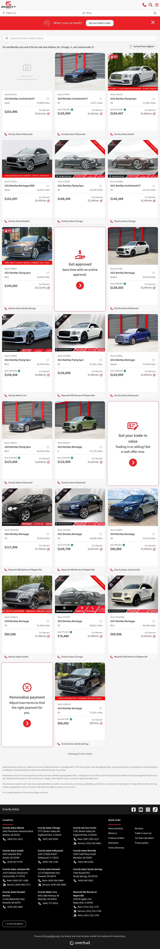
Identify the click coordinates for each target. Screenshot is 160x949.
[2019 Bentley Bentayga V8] (80, 594)
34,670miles (149, 277)
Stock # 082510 (11, 442)
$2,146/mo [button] (148, 199)
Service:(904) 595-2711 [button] (19, 884)
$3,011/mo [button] (42, 112)
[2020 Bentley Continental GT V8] (80, 71)
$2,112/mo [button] (42, 286)
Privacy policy (142, 843)
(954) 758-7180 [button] (50, 862)
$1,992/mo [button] (95, 373)
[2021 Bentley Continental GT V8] (133, 159)
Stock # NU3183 (64, 530)
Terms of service (116, 847)
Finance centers (116, 838)
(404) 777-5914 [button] (50, 903)
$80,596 (10, 634)
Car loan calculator (144, 838)
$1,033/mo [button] (148, 634)
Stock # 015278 (64, 442)
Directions (113, 843)
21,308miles (149, 364)
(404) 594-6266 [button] (85, 862)
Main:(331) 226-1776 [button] (88, 907)
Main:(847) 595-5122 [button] (88, 839)
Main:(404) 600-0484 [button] (52, 880)
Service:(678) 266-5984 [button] (54, 884)
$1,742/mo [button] (42, 547)
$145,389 (116, 198)
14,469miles (43, 277)
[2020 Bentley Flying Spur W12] (27, 420)
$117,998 (11, 547)
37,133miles (96, 451)
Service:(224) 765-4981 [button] (89, 843)
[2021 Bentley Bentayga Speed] (133, 333)
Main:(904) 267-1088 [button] (17, 880)
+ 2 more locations (14, 923)
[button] (144, 5)
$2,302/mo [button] (95, 112)
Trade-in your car (143, 833)
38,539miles (43, 451)
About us (112, 833)
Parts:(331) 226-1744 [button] (88, 915)
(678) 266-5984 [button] (15, 907)
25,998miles (43, 103)
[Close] (153, 22)
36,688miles (96, 538)
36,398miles (43, 364)
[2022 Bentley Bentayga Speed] (133, 246)
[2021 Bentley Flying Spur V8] (80, 333)
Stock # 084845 (11, 355)
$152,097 (11, 198)
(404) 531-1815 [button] (15, 839)
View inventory (115, 828)
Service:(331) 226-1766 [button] (89, 911)
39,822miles (96, 625)
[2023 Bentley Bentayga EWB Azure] (27, 159)
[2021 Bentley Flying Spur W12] (27, 246)
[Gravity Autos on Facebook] (132, 809)
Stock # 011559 (116, 268)
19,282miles (43, 190)
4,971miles (96, 103)
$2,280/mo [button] (148, 112)
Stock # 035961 (116, 355)
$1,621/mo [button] (95, 547)
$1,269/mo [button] (148, 547)
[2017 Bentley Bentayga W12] (133, 594)
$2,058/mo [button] (42, 373)
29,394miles (96, 190)
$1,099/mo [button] (95, 634)
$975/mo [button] (96, 721)
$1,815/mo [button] (42, 460)
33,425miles (149, 538)
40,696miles (149, 625)
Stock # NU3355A (117, 617)
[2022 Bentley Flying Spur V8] (133, 71)
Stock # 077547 (64, 94)
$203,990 (11, 111)
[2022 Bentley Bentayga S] (80, 420)
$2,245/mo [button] (42, 199)
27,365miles (149, 103)
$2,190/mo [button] (95, 199)
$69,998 (116, 634)
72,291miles (96, 712)
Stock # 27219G (64, 181)
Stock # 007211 (11, 94)
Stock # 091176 (116, 94)
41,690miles (43, 625)
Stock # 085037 (11, 268)
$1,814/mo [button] (95, 460)
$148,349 (64, 198)
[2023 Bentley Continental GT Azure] (27, 71)
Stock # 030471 (116, 530)
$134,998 (64, 373)
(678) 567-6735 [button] (15, 862)
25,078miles (43, 538)
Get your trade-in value (100, 23)
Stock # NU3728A (11, 530)
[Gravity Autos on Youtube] (139, 809)
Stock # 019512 (11, 181)
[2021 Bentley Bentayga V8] (27, 507)
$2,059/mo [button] (148, 286)
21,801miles (96, 364)
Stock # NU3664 (64, 355)
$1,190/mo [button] (42, 634)
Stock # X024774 (64, 704)
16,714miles (149, 190)
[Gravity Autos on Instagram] (146, 809)
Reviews (139, 828)
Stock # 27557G (64, 617)
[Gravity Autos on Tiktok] (154, 809)
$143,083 (11, 285)
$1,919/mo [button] (148, 373)
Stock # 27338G (116, 181)
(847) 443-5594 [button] (50, 839)
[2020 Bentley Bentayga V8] (133, 507)
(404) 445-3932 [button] (85, 880)
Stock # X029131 (11, 617)
